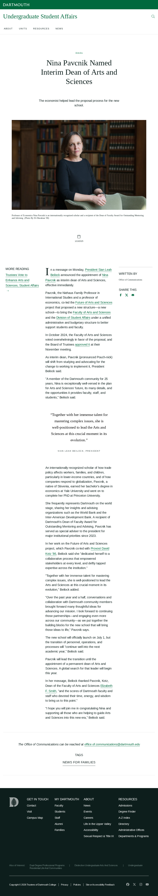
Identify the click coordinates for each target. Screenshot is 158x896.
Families (60, 830)
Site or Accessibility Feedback (100, 884)
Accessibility (91, 830)
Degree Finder (127, 811)
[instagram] (140, 884)
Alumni (59, 823)
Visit (29, 811)
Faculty (59, 805)
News (87, 805)
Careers (88, 817)
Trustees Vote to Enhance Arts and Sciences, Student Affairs (22, 280)
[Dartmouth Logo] (16, 4)
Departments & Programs (133, 836)
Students (60, 811)
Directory (123, 823)
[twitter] (134, 884)
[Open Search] (153, 16)
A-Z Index (124, 817)
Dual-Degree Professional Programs (47, 865)
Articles (79, 53)
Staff (57, 817)
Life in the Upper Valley (97, 823)
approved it (82, 344)
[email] (133, 295)
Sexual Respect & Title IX (99, 836)
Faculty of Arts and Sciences (92, 312)
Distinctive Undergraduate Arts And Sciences (96, 865)
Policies (77, 884)
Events (88, 811)
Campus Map (35, 817)
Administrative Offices (131, 830)
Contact (31, 805)
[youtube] (147, 884)
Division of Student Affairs (73, 317)
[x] (126, 295)
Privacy (64, 884)
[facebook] (120, 295)
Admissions (125, 805)
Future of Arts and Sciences (93, 302)
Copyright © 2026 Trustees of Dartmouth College (32, 884)
